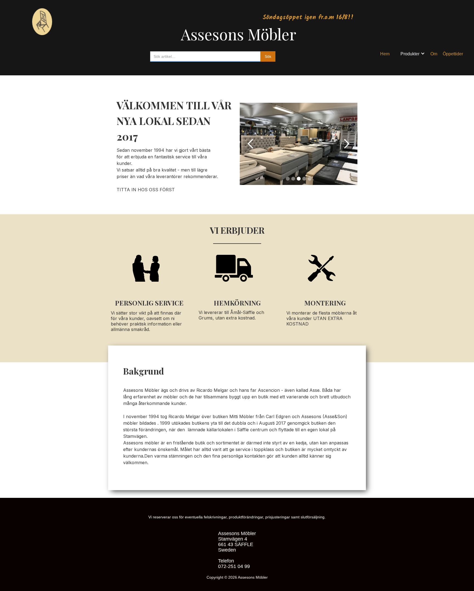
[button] (413, 54)
